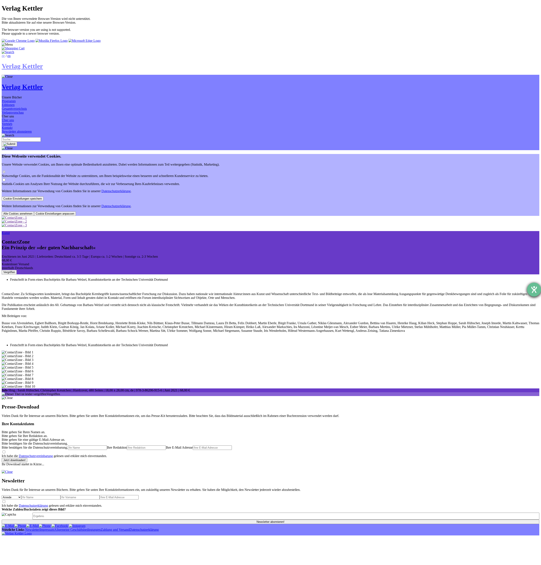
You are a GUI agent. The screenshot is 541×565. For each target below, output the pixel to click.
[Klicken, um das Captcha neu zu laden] (16, 516)
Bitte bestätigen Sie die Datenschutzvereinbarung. (35, 447)
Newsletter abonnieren (17, 131)
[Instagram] (77, 526)
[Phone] (20, 526)
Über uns (8, 120)
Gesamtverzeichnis (14, 108)
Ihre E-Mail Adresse (179, 447)
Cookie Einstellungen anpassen (55, 213)
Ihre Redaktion (117, 447)
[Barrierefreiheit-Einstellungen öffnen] (534, 290)
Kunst (6, 233)
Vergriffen (9, 272)
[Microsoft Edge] (84, 40)
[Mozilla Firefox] (52, 40)
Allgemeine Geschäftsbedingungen (77, 529)
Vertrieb (7, 124)
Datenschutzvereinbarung (36, 456)
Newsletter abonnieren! (270, 521)
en (9, 56)
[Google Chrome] (18, 40)
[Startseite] (17, 533)
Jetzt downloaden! (14, 460)
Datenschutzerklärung (116, 191)
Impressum (47, 529)
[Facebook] (60, 526)
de (3, 56)
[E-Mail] (8, 526)
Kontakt (7, 127)
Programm (9, 101)
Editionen (8, 105)
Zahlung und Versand (115, 529)
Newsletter (32, 529)
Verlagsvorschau (13, 112)
